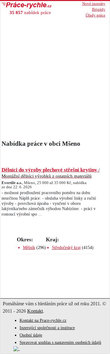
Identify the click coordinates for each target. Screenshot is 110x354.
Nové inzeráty (93, 4)
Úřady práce (95, 15)
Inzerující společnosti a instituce (47, 328)
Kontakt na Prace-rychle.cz (43, 320)
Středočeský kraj (66, 247)
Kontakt (35, 311)
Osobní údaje (31, 335)
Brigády (98, 9)
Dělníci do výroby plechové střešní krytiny (51, 173)
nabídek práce (30, 12)
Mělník (29, 247)
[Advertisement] (55, 77)
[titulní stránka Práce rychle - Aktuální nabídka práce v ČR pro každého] (32, 5)
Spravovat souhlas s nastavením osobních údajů (60, 342)
